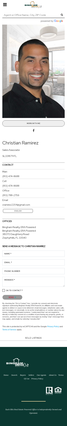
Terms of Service (9, 330)
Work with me (33, 123)
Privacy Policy (53, 326)
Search (14, 375)
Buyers (23, 375)
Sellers (31, 375)
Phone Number (12, 271)
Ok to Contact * (14, 290)
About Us (52, 375)
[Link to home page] (33, 4)
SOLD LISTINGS (33, 338)
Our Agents (41, 375)
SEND (11, 297)
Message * (9, 280)
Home (6, 375)
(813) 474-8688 (10, 176)
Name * (8, 254)
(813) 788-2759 (10, 195)
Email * (8, 262)
